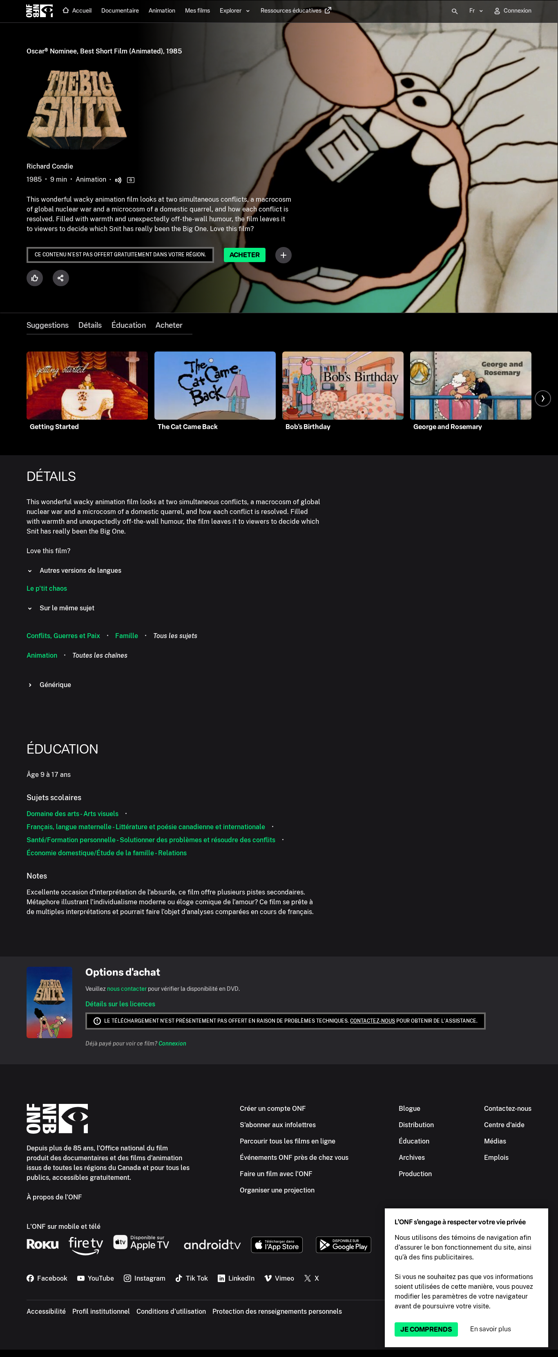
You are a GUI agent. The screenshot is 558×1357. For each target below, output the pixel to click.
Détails (90, 325)
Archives (412, 1157)
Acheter (245, 255)
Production (415, 1174)
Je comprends (426, 1329)
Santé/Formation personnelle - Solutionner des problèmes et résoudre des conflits (151, 840)
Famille (126, 636)
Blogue (409, 1108)
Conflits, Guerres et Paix (63, 636)
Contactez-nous (372, 1021)
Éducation (129, 325)
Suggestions (48, 325)
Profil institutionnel (101, 1311)
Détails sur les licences (120, 1004)
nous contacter (127, 988)
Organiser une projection (277, 1190)
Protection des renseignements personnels (277, 1311)
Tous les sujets (175, 636)
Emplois (496, 1157)
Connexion (172, 1043)
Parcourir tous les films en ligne (287, 1141)
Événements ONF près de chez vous (294, 1157)
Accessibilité (46, 1311)
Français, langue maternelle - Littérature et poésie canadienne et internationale (146, 827)
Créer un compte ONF (273, 1108)
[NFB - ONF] (39, 11)
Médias (495, 1141)
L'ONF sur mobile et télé (63, 1226)
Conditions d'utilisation (171, 1311)
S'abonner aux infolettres (278, 1125)
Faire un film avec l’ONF (276, 1174)
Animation (42, 655)
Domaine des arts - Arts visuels (72, 814)
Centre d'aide (504, 1125)
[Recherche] (455, 11)
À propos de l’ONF (54, 1197)
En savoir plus (490, 1329)
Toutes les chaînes (99, 655)
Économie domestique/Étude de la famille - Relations (107, 853)
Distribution (416, 1125)
